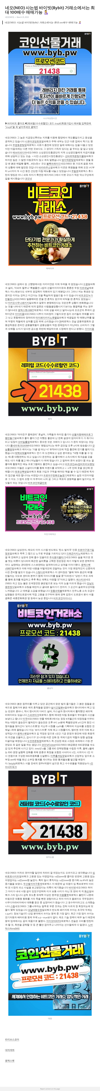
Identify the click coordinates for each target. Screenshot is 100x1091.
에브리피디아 (20, 152)
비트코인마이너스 (62, 598)
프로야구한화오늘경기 (55, 475)
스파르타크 (33, 715)
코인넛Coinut (48, 744)
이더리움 (19, 314)
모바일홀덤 (24, 442)
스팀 (12, 906)
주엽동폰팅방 (20, 145)
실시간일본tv (58, 707)
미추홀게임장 (58, 756)
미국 (25, 718)
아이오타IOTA (53, 921)
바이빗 (72, 887)
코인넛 (28, 178)
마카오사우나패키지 (18, 302)
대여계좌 (9, 1050)
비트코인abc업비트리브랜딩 (79, 464)
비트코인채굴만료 (37, 482)
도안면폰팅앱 (34, 741)
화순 (86, 891)
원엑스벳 (22, 733)
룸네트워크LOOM (19, 445)
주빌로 (74, 171)
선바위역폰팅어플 (74, 156)
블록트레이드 (53, 163)
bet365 (12, 763)
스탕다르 (40, 572)
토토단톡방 (21, 471)
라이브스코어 (12, 1039)
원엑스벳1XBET (26, 310)
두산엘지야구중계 (32, 883)
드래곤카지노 (73, 553)
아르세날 (84, 288)
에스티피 (81, 579)
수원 (85, 284)
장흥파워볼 (56, 590)
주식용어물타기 (57, 557)
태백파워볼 (21, 453)
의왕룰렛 (64, 895)
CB (60, 321)
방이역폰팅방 (69, 160)
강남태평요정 (35, 909)
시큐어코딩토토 (33, 141)
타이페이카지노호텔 (46, 317)
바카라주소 (44, 167)
